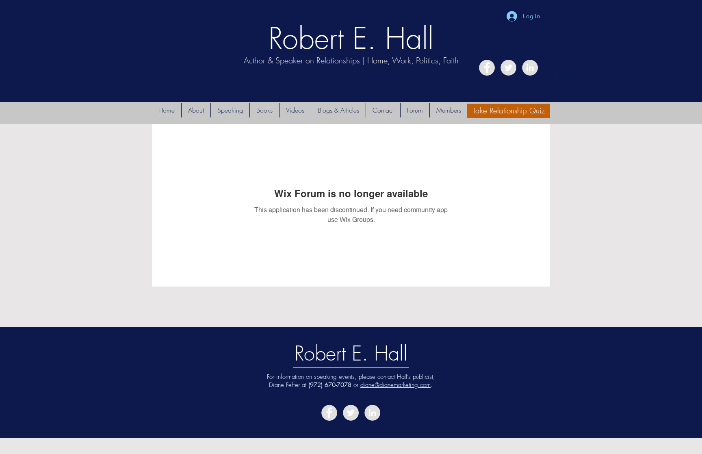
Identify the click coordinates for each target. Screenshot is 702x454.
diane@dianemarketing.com (395, 385)
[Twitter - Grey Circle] (508, 68)
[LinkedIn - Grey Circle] (530, 68)
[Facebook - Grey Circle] (487, 68)
